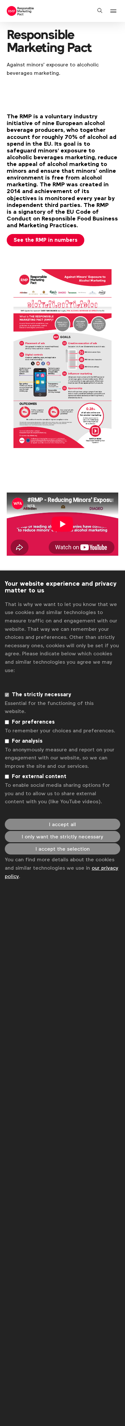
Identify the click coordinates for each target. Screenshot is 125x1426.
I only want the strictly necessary (62, 836)
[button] (114, 11)
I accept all (62, 824)
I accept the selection (63, 849)
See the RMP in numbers (45, 240)
